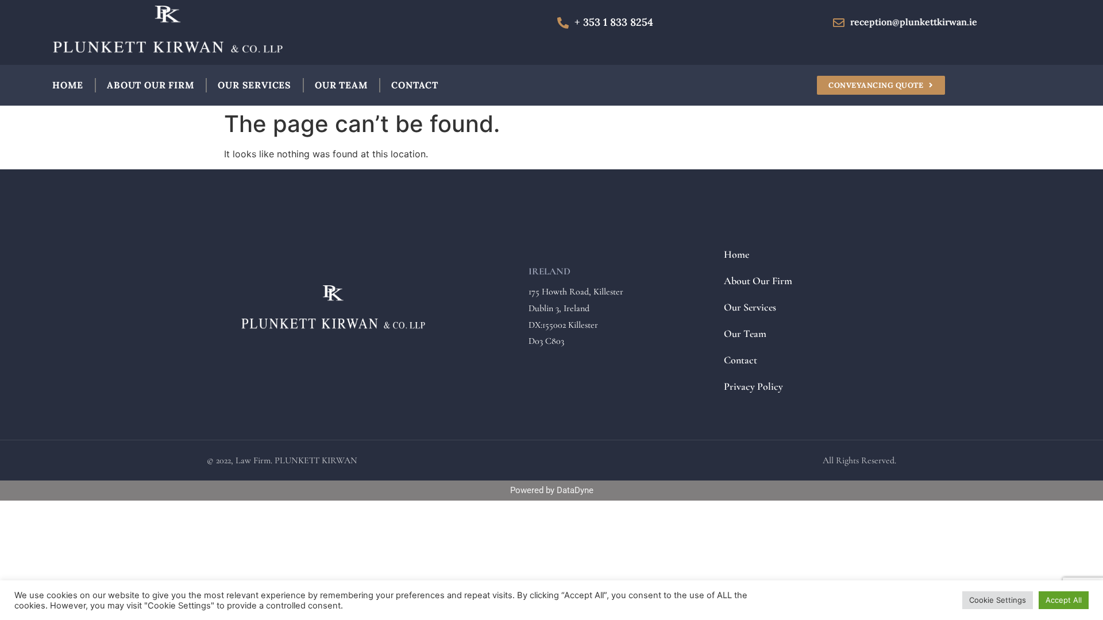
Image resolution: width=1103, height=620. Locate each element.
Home (67, 85)
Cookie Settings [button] (997, 599)
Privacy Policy (753, 386)
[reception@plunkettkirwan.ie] (838, 23)
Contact (414, 85)
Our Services (254, 85)
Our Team (341, 85)
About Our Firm (150, 85)
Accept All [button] (1064, 599)
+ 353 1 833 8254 (613, 22)
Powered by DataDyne (551, 490)
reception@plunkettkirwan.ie (913, 22)
